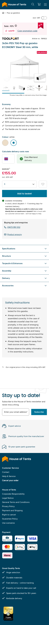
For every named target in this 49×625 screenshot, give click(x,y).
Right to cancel (9, 514)
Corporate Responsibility (13, 493)
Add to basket (24, 193)
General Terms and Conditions (16, 502)
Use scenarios (8, 522)
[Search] (32, 4)
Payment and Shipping (12, 510)
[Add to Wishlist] (43, 184)
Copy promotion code (27, 30)
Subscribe (39, 411)
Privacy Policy (8, 506)
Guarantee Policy (10, 518)
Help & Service (9, 476)
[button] (39, 4)
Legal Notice (8, 498)
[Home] (3, 13)
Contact (5, 472)
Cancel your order (10, 480)
